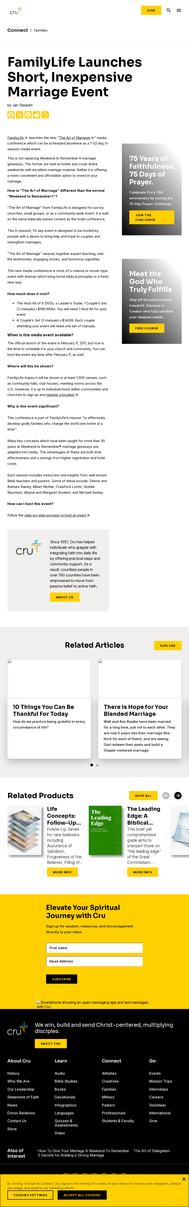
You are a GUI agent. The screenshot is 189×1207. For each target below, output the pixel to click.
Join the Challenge (145, 217)
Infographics (65, 1105)
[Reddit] (36, 114)
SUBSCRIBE (61, 979)
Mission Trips (160, 1081)
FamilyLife (15, 138)
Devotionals (65, 1097)
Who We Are (18, 1081)
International (160, 1113)
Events (155, 1073)
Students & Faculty (118, 1120)
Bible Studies (66, 1081)
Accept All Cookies (82, 1195)
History (13, 1073)
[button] (91, 765)
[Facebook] (11, 114)
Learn (61, 1061)
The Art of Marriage (74, 138)
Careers (156, 1097)
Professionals (113, 1113)
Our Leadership (20, 1089)
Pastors (108, 1105)
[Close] (184, 1179)
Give (151, 10)
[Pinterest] (28, 114)
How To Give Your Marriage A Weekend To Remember (83, 1150)
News (12, 1105)
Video (60, 1133)
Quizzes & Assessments (66, 1122)
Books (60, 1089)
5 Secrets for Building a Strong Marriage (71, 1155)
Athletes (109, 1073)
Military (108, 1097)
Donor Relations (21, 1113)
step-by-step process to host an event (55, 515)
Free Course (146, 328)
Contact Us (16, 1120)
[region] (94, 1190)
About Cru (51, 1043)
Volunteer (157, 1105)
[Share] (45, 114)
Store (12, 1129)
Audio (60, 1073)
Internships (158, 1089)
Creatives (110, 1081)
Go (152, 1061)
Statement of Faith (23, 1097)
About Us (65, 597)
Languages (64, 1113)
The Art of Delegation (152, 1150)
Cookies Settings (30, 1195)
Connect (111, 1061)
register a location (60, 394)
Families (109, 1089)
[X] (19, 114)
